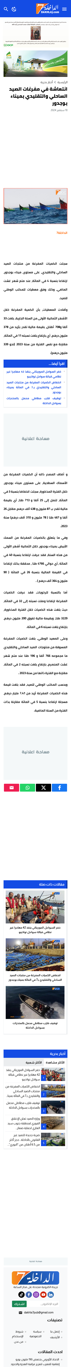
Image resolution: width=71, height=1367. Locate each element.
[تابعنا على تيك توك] (21, 1294)
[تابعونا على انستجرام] (36, 1294)
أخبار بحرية (46, 82)
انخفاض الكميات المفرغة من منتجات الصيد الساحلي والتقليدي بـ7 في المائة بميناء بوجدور (34, 387)
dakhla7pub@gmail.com (38, 1312)
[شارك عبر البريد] (11, 787)
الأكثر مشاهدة (55, 1062)
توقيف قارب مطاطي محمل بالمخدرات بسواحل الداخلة (34, 401)
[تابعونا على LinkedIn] (51, 1294)
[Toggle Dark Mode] (14, 8)
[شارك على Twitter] (43, 787)
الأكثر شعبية (34, 1062)
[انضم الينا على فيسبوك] (29, 1294)
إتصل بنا (55, 1331)
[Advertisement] (35, 150)
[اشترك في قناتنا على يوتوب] (43, 1294)
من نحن (18, 1341)
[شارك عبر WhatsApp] (27, 787)
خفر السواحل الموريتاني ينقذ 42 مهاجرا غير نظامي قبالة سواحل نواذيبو (34, 374)
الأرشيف (55, 1337)
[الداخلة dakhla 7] (35, 1278)
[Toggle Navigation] (65, 8)
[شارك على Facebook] (59, 787)
